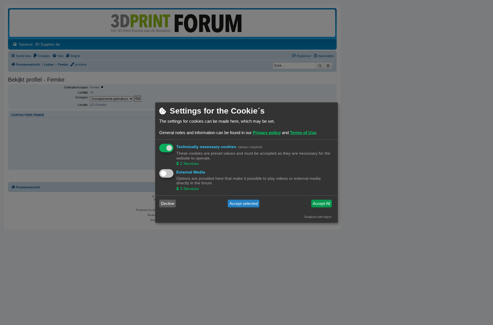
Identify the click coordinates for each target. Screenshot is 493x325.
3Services (189, 188)
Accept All (321, 203)
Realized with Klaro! (318, 216)
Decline (167, 203)
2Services (189, 163)
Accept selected (243, 203)
